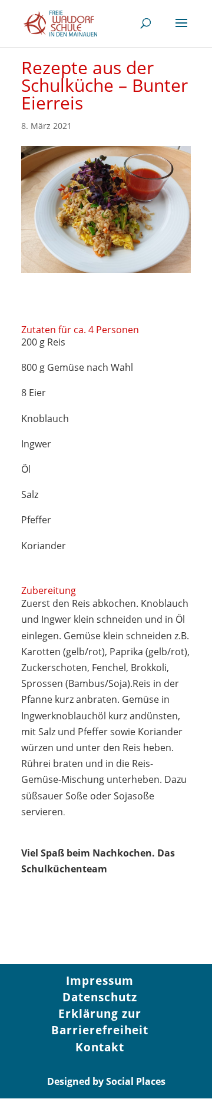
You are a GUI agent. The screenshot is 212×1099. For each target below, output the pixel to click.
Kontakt (99, 1047)
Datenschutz (99, 997)
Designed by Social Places (106, 1081)
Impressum (100, 980)
